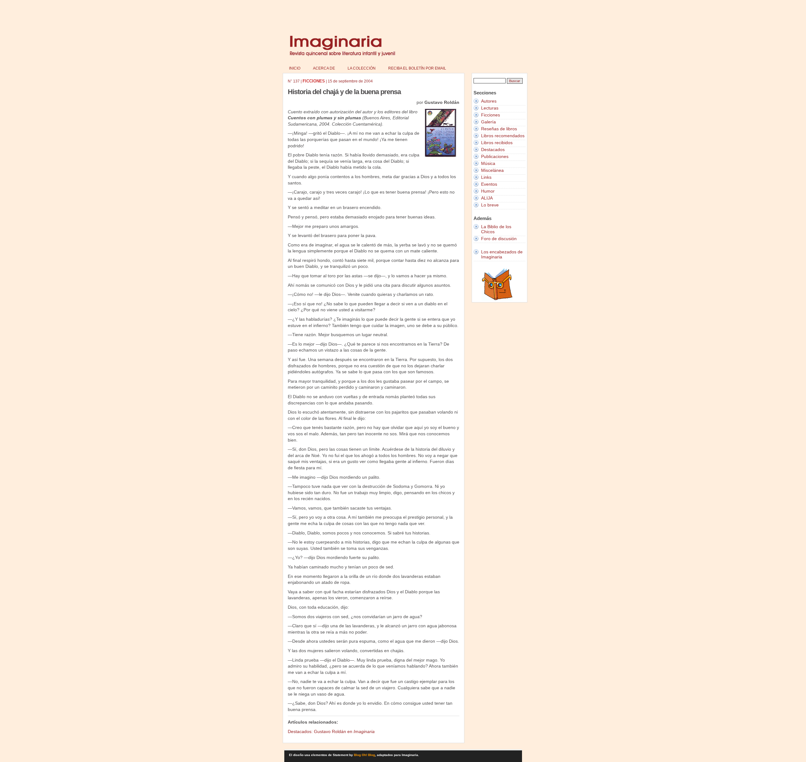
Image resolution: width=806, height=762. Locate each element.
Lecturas (489, 107)
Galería (488, 121)
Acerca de (324, 68)
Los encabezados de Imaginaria (502, 254)
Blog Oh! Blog (364, 755)
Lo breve (490, 204)
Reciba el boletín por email (417, 68)
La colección (362, 68)
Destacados (493, 149)
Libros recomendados (503, 135)
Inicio (294, 68)
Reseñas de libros (499, 128)
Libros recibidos (497, 142)
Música (488, 163)
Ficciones (490, 114)
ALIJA (487, 197)
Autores (489, 101)
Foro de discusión (499, 238)
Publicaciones (494, 156)
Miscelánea (492, 170)
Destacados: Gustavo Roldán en (331, 731)
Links (486, 177)
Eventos (489, 184)
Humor (488, 191)
